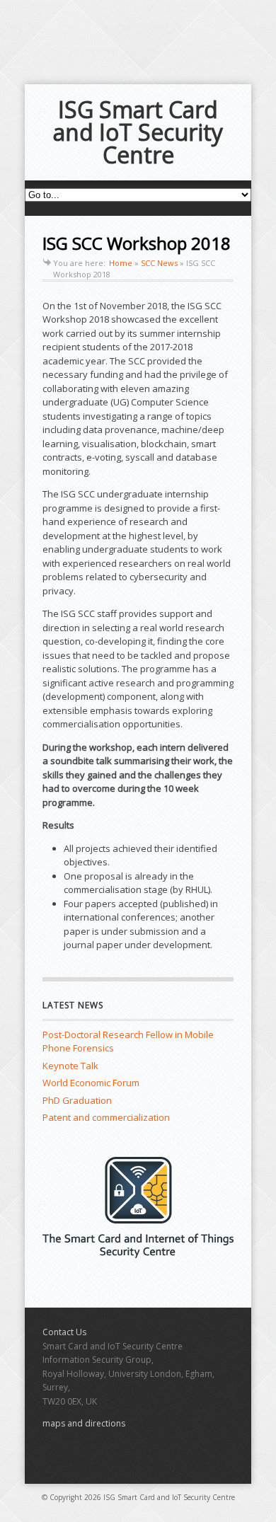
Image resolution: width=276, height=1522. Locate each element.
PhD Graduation (77, 1100)
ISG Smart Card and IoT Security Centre (138, 132)
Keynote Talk (70, 1065)
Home (120, 263)
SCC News (159, 263)
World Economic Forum (90, 1082)
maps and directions (83, 1423)
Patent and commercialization (106, 1117)
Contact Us (64, 1332)
